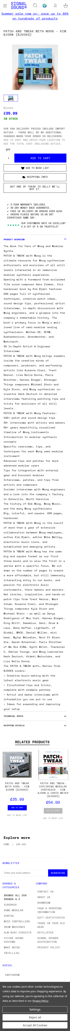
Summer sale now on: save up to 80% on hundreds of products (35, 16)
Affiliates (45, 932)
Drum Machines (14, 927)
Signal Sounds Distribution (47, 940)
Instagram (12, 975)
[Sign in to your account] (55, 5)
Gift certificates (51, 917)
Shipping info (37, 177)
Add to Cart (17, 807)
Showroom (43, 903)
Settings (35, 1009)
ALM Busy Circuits (17, 932)
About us (43, 897)
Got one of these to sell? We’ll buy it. (35, 188)
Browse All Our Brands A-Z (15, 897)
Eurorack (10, 904)
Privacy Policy (48, 947)
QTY (8, 149)
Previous (6, 1027)
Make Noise (12, 947)
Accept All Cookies (35, 1025)
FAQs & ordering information (49, 910)
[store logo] (19, 5)
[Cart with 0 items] (66, 5)
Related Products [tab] (32, 742)
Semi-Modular (13, 910)
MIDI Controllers (17, 921)
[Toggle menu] (5, 5)
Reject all (35, 1017)
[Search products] (35, 5)
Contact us (45, 891)
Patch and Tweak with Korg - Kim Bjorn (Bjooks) (17, 786)
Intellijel (12, 953)
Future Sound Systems (13, 940)
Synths (9, 916)
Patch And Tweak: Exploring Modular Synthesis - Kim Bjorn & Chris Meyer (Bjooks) (53, 789)
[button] (35, 168)
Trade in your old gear (51, 925)
